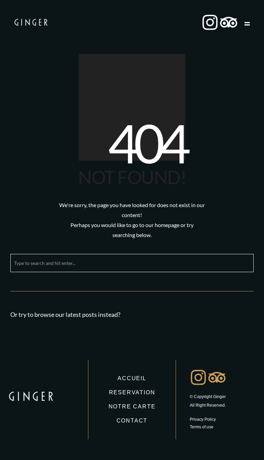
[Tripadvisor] (228, 22)
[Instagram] (210, 22)
